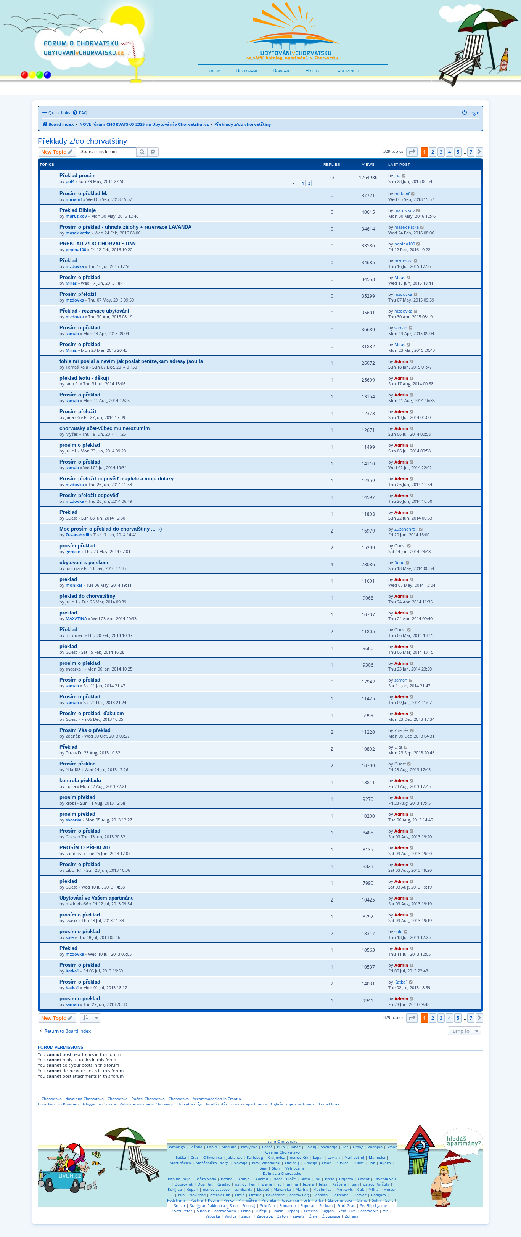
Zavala (299, 1216)
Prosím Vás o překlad (85, 730)
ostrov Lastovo (216, 1189)
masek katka (78, 233)
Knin (355, 1184)
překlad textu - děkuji (84, 378)
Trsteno (311, 1210)
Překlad (68, 260)
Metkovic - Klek (350, 1189)
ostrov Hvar (245, 1184)
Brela (329, 1178)
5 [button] (458, 151)
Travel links (328, 1104)
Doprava (281, 71)
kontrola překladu (80, 780)
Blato (305, 1178)
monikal (74, 585)
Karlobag (255, 1157)
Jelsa (323, 1184)
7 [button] (471, 151)
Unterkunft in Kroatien (58, 1104)
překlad (68, 613)
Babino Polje (179, 1178)
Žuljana (352, 1216)
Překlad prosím (77, 175)
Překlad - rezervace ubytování (94, 311)
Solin (376, 1200)
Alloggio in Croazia (99, 1104)
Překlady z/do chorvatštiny (82, 141)
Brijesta (346, 1178)
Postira (196, 1200)
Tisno (246, 1210)
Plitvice (342, 1162)
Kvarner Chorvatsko (282, 1152)
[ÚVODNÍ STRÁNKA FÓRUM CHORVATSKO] (77, 47)
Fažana (196, 1146)
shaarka (73, 820)
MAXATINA (76, 618)
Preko (229, 1200)
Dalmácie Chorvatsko (282, 1173)
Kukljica (175, 1189)
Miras (71, 283)
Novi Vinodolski (266, 1162)
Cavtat (364, 1178)
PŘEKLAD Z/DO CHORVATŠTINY (97, 244)
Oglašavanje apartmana (293, 1104)
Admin (401, 361)
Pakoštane (275, 1194)
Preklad (68, 512)
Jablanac (234, 1157)
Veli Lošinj (294, 1168)
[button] (412, 151)
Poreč (267, 1146)
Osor (326, 1162)
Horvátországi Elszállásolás (202, 1104)
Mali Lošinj (354, 1157)
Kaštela (339, 1184)
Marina (302, 1189)
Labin (212, 1146)
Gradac (223, 1184)
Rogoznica (290, 1200)
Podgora (378, 1194)
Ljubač (263, 1189)
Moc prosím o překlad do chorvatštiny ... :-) (110, 529)
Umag (358, 1146)
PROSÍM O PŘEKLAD (84, 847)
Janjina (292, 1184)
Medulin (229, 1146)
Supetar (308, 1205)
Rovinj (310, 1146)
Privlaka (269, 1200)
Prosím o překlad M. (83, 193)
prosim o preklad (79, 998)
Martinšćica (180, 1162)
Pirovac (360, 1194)
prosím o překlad (79, 445)
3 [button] (441, 151)
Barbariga (176, 1146)
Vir (385, 1210)
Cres (195, 1157)
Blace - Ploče (284, 1178)
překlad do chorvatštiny (87, 596)
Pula (281, 1146)
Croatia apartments (249, 1104)
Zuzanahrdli (77, 534)
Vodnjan (375, 1146)
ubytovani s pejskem (83, 562)
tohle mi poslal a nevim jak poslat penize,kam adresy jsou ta (131, 361)
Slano (362, 1200)
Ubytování (246, 71)
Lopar (318, 1157)
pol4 (70, 181)
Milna (373, 1189)
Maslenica (322, 1189)
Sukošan (267, 1205)
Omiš (239, 1194)
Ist (279, 1184)
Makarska (282, 1189)
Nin (181, 1194)
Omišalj (292, 1162)
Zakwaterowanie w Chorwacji (147, 1104)
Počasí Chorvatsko (148, 1098)
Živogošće (331, 1216)
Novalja (240, 1162)
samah (72, 333)
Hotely (312, 71)
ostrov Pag (299, 1194)
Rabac (295, 1146)
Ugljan (328, 1210)
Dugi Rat (205, 1184)
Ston (234, 1205)
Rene (399, 562)
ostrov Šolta (225, 1210)
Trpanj (293, 1210)
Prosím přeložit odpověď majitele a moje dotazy (116, 478)
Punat (358, 1162)
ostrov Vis (369, 1210)
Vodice (231, 1216)
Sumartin (288, 1205)
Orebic (255, 1194)
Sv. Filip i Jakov (373, 1205)
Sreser (179, 1205)
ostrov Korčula (376, 1184)
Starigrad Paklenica (207, 1205)
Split (389, 1200)
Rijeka (385, 1162)
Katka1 (72, 971)
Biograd (261, 1178)
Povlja (213, 1200)
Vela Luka (347, 1210)
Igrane (266, 1184)
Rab (371, 1162)
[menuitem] (79, 112)
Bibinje (243, 1178)
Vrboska (213, 1216)
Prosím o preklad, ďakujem (91, 713)
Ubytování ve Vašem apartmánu (96, 898)
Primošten (247, 1200)
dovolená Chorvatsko (85, 1098)
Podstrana (176, 1200)
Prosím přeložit (77, 294)
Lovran (334, 1157)
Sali (307, 1200)
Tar (345, 1146)
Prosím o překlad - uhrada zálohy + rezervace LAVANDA (125, 227)
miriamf (74, 199)
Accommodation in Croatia (217, 1098)
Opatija (310, 1162)
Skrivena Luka (340, 1200)
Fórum (213, 71)
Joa (397, 175)
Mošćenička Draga (212, 1162)
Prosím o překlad (79, 277)
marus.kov (76, 216)
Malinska (377, 1157)
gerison (73, 551)
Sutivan (326, 1205)
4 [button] (449, 151)
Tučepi (261, 1210)
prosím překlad (77, 546)
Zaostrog (265, 1216)
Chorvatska (118, 1098)
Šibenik (203, 1210)
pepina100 (76, 249)
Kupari (192, 1189)
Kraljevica (276, 1157)
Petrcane (340, 1194)
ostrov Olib (220, 1194)
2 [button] (432, 151)
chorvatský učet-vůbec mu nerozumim (104, 428)
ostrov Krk (299, 1157)
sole (70, 937)
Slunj (276, 1168)
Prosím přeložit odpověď (89, 495)
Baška (180, 1157)
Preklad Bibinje (77, 210)
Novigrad (249, 1146)
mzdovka (75, 266)
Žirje (313, 1216)
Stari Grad (346, 1205)
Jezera (308, 1184)
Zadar (246, 1216)
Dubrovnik (184, 1184)
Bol (317, 1178)
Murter (389, 1189)
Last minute (347, 71)
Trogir (277, 1210)
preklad (68, 579)
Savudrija (329, 1146)
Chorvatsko (52, 1098)
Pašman (320, 1194)
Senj (263, 1168)
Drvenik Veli (385, 1178)
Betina (227, 1178)
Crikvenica (212, 1157)
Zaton (282, 1216)
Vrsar (392, 1146)
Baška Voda (205, 1178)
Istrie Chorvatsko (282, 1141)
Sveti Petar (182, 1210)
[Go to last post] (404, 175)
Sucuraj (249, 1205)
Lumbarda (243, 1189)
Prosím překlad (77, 764)
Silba (319, 1200)
